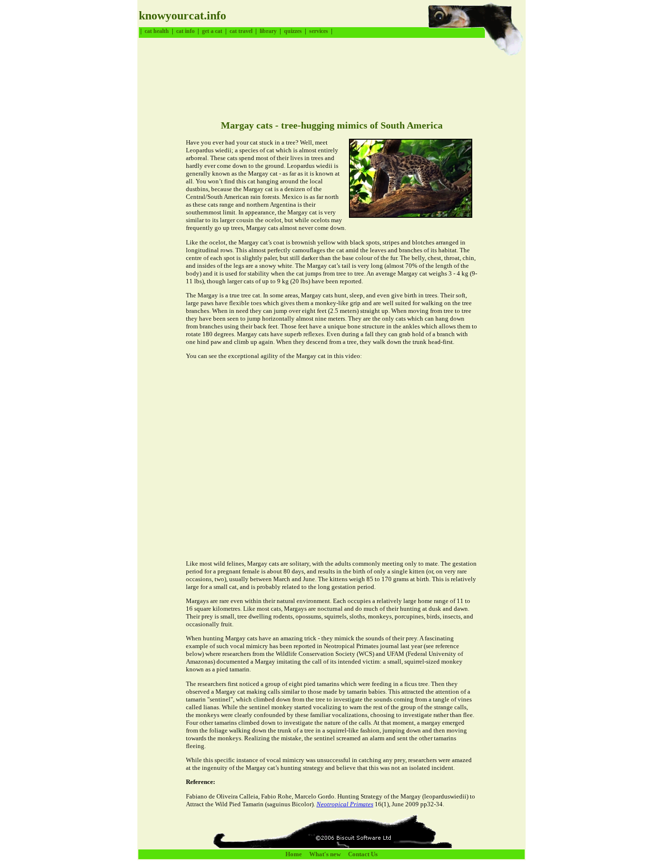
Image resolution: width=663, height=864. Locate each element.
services (318, 31)
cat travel (241, 31)
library (268, 31)
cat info (185, 31)
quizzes (293, 31)
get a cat (212, 31)
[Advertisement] (315, 80)
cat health (157, 31)
